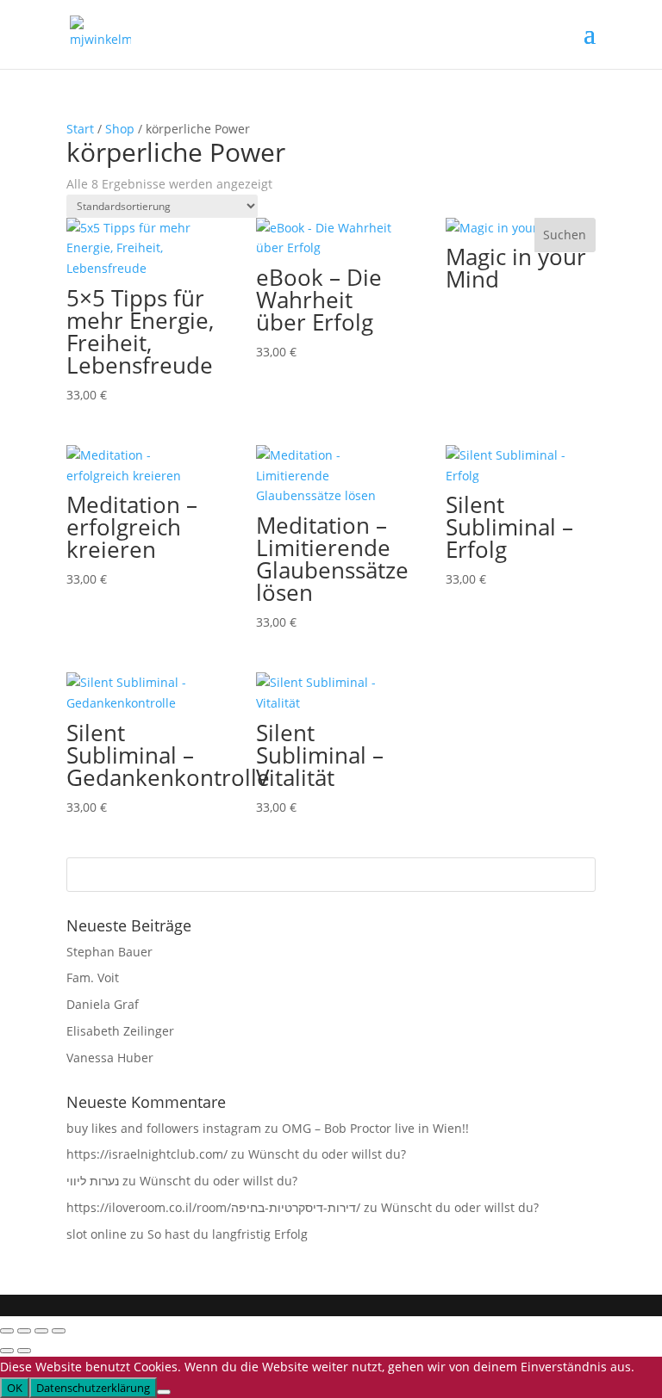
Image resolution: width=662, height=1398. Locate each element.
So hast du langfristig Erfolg (227, 1234)
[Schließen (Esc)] (59, 1330)
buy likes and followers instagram (163, 1128)
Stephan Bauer (109, 951)
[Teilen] (41, 1330)
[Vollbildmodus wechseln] (24, 1330)
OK (14, 1387)
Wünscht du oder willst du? (327, 1154)
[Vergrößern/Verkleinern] (7, 1330)
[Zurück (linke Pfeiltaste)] (7, 1350)
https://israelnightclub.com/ (147, 1154)
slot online (96, 1234)
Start (80, 129)
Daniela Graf (102, 1004)
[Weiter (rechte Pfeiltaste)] (24, 1350)
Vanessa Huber (109, 1057)
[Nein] (164, 1392)
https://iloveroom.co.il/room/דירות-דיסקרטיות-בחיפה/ (213, 1207)
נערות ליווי (92, 1180)
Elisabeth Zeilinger (120, 1031)
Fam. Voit (92, 977)
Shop (119, 129)
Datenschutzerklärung (93, 1387)
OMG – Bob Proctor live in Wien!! (375, 1128)
